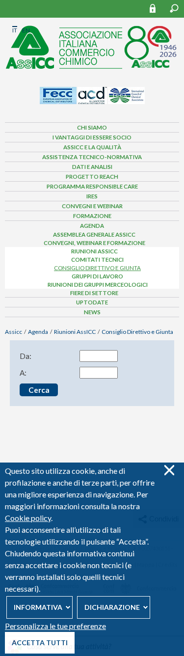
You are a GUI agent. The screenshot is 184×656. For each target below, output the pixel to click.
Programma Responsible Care (92, 186)
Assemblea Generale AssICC (94, 234)
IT (14, 30)
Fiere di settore (94, 293)
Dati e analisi (92, 167)
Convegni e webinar (92, 206)
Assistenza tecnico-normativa (92, 157)
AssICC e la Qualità (92, 147)
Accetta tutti (40, 642)
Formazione (92, 216)
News (92, 312)
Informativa (38, 607)
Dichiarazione (112, 607)
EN (26, 30)
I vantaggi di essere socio (92, 137)
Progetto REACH (92, 176)
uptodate (92, 302)
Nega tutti (169, 470)
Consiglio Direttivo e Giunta (97, 268)
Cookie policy (28, 517)
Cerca (174, 8)
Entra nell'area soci (157, 8)
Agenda (92, 225)
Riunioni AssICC (94, 251)
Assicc (13, 331)
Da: (25, 356)
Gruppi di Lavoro (97, 276)
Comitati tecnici (97, 259)
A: (23, 372)
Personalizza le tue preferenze (55, 625)
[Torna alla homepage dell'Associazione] (92, 45)
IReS (92, 196)
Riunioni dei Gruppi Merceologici (98, 284)
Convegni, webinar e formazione (94, 243)
